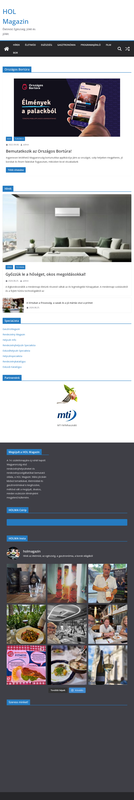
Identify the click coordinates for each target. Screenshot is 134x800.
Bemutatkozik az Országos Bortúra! (39, 151)
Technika (20, 267)
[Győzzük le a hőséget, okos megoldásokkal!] (67, 228)
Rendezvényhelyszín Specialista (19, 345)
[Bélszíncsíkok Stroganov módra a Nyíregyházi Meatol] (26, 624)
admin (26, 144)
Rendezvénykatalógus (14, 361)
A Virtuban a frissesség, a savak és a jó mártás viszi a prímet (59, 302)
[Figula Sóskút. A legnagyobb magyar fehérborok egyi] (107, 665)
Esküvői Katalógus (12, 366)
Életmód (30, 44)
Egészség (46, 44)
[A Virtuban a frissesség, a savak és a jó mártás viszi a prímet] (13, 305)
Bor (15, 52)
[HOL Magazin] (6, 49)
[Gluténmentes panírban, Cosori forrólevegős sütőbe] (26, 665)
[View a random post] (127, 49)
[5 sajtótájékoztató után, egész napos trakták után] (107, 624)
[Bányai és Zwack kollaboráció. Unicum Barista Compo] (26, 583)
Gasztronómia (66, 44)
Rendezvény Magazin (14, 334)
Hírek (16, 44)
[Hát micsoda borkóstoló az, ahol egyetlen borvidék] (66, 624)
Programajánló (91, 44)
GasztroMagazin (11, 329)
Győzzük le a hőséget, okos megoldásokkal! (46, 274)
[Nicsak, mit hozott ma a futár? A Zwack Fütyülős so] (66, 583)
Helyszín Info (9, 339)
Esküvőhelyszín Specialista (16, 350)
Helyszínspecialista (12, 356)
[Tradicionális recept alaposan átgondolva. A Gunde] (66, 665)
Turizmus (19, 139)
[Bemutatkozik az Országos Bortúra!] (67, 108)
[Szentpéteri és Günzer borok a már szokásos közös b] (107, 583)
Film (108, 44)
